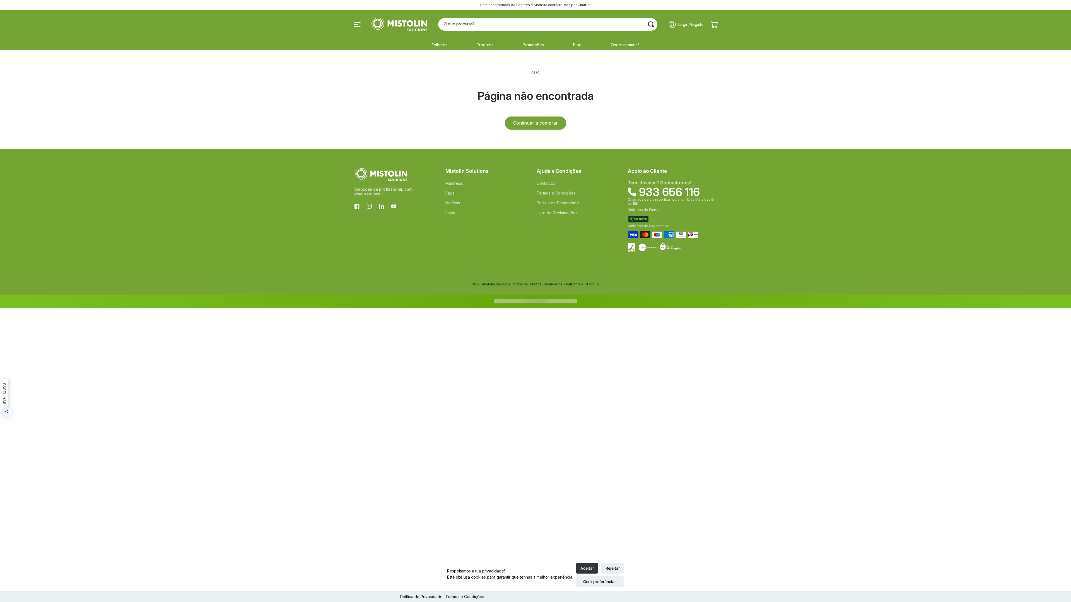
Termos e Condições (464, 596)
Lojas (450, 212)
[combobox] (548, 24)
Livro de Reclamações (557, 212)
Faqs (449, 193)
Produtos (485, 44)
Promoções (533, 44)
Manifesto (454, 183)
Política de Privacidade (421, 596)
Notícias (452, 202)
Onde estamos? (625, 44)
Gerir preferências (600, 581)
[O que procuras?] (651, 24)
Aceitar (587, 568)
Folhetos (439, 44)
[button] (357, 24)
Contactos (546, 183)
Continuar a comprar (535, 123)
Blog (577, 44)
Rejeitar (613, 568)
